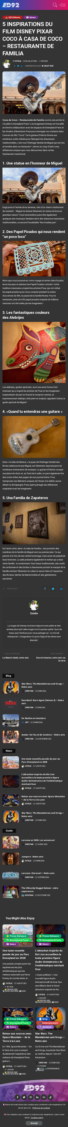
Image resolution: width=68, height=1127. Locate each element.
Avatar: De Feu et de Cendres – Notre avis (43, 735)
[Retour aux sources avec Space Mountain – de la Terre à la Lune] (10, 800)
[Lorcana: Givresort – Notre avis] (10, 875)
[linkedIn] (21, 66)
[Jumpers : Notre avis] (10, 859)
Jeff (27, 722)
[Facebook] (14, 66)
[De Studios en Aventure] (10, 720)
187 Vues (10, 987)
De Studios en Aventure (33, 718)
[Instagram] (31, 1097)
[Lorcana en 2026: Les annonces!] (10, 842)
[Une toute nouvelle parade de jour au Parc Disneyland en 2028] (10, 762)
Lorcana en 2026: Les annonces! (38, 840)
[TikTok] (50, 1097)
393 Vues (44, 61)
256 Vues (42, 998)
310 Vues (42, 1066)
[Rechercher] (54, 5)
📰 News (31, 17)
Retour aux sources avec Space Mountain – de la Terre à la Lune (17, 1037)
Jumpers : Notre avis (32, 856)
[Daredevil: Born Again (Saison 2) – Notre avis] (10, 704)
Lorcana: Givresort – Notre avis (37, 873)
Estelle (18, 61)
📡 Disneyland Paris (17, 940)
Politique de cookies (41, 1108)
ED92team (29, 895)
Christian (29, 691)
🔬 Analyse (45, 1027)
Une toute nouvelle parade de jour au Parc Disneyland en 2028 (15, 954)
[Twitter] (18, 66)
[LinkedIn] (37, 1097)
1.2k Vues (10, 1070)
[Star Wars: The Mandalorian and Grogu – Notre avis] (10, 687)
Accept (34, 1123)
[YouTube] (44, 1097)
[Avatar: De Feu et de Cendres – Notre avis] (10, 737)
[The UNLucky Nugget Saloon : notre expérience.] (10, 892)
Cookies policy (37, 1117)
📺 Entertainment (48, 1023)
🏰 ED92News (12, 17)
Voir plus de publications (34, 617)
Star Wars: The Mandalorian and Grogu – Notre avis (50, 1037)
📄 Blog (43, 1019)
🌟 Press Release (16, 936)
